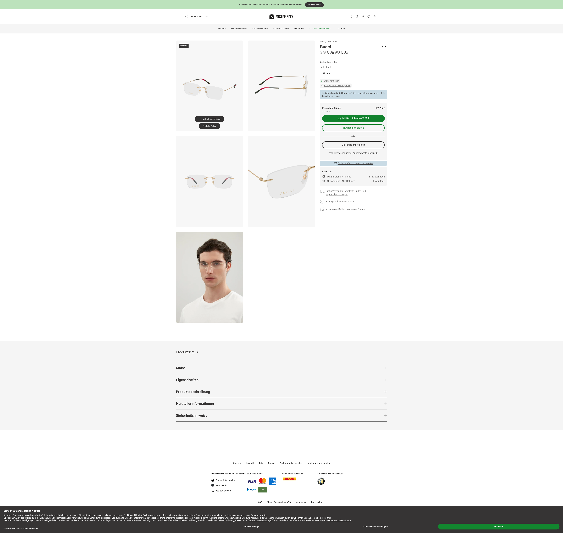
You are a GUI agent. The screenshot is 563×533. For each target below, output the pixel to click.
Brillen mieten (239, 28)
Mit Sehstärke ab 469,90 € (355, 118)
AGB (260, 502)
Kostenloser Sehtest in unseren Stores (345, 209)
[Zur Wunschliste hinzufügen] (384, 47)
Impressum (301, 502)
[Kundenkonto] (363, 17)
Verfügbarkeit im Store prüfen (337, 85)
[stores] (357, 17)
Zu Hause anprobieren (353, 144)
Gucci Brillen (332, 42)
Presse (271, 463)
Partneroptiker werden (291, 463)
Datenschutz (317, 502)
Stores (341, 28)
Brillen (222, 28)
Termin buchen (314, 5)
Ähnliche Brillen (209, 126)
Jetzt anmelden (360, 93)
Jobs (261, 463)
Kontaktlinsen (281, 28)
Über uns (237, 463)
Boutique (299, 28)
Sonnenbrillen (259, 28)
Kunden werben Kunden (318, 463)
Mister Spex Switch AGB (279, 502)
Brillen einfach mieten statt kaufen (355, 163)
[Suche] (351, 16)
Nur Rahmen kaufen (353, 127)
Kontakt (250, 463)
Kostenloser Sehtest (320, 28)
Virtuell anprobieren (212, 119)
